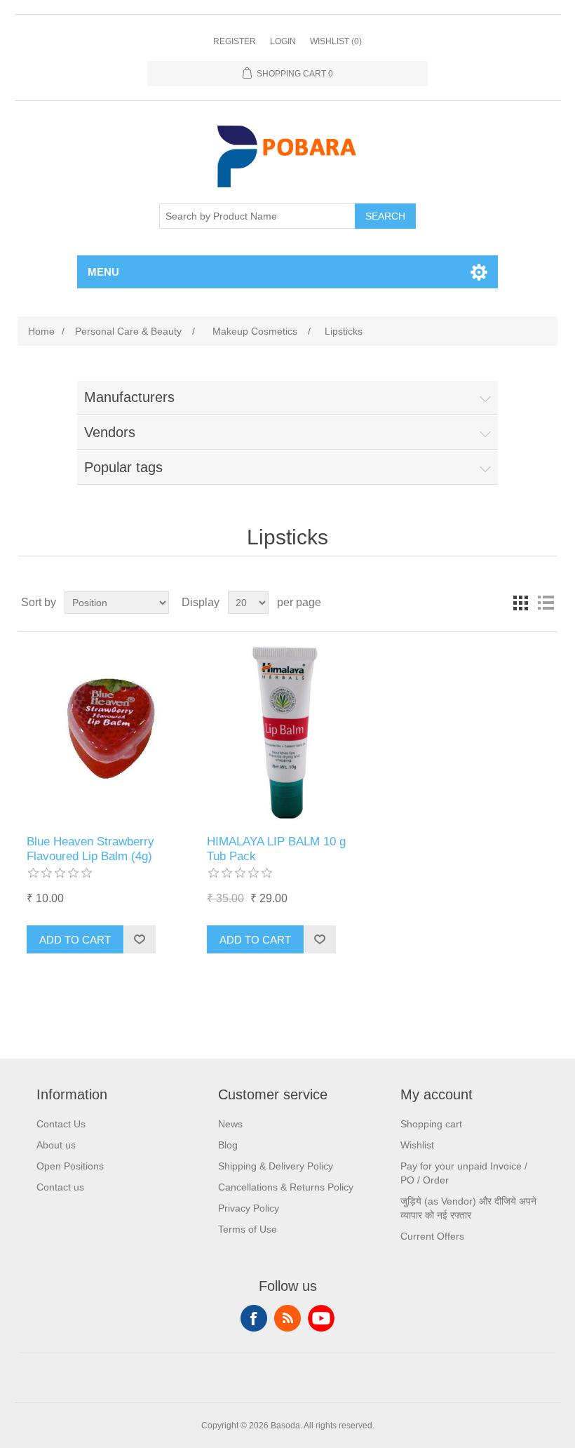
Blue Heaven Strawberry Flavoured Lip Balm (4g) (90, 848)
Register (234, 41)
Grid (520, 602)
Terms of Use (247, 1229)
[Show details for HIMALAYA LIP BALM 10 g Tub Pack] (287, 733)
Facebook (254, 1318)
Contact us (60, 1187)
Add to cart (75, 940)
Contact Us (61, 1123)
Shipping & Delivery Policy (275, 1166)
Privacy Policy (248, 1208)
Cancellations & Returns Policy (285, 1187)
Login (283, 41)
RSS (287, 1318)
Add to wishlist (139, 939)
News (230, 1123)
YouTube (321, 1318)
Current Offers (432, 1236)
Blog (228, 1145)
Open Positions (70, 1166)
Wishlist (417, 1145)
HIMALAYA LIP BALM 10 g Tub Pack (276, 848)
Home (41, 331)
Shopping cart (431, 1123)
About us (56, 1145)
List (545, 602)
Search (385, 216)
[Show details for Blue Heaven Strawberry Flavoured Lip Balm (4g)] (107, 733)
